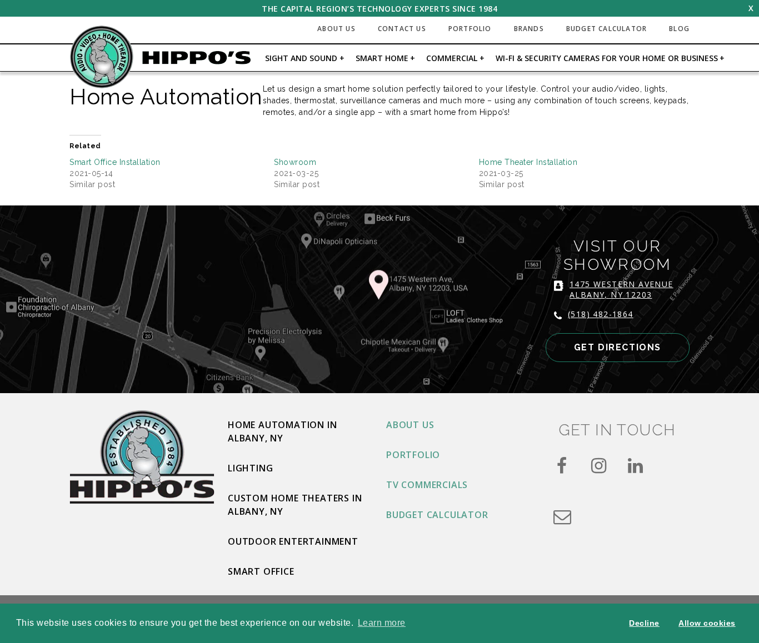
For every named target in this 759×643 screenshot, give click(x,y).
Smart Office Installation (115, 162)
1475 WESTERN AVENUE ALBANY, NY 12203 (621, 289)
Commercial (451, 58)
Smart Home (382, 58)
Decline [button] (644, 623)
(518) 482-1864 (600, 314)
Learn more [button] (382, 622)
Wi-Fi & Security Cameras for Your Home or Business (607, 58)
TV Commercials (427, 485)
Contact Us (402, 28)
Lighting (250, 468)
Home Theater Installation (528, 162)
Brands (529, 28)
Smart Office (261, 571)
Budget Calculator (606, 28)
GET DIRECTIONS (617, 347)
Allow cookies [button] (707, 623)
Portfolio (470, 28)
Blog (679, 28)
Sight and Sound (301, 58)
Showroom (295, 162)
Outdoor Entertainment (293, 541)
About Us (336, 28)
